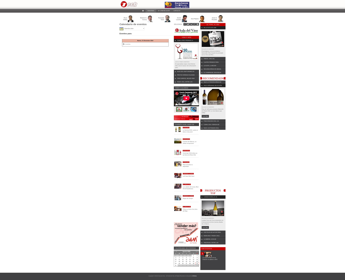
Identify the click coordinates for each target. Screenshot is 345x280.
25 (179, 263)
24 (175, 263)
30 (197, 263)
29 (193, 263)
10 (175, 259)
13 (186, 259)
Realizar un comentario (208, 49)
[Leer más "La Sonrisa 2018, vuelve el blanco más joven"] (177, 129)
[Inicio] (143, 11)
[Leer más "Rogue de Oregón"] (177, 197)
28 (190, 263)
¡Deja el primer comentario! (182, 61)
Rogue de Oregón (188, 198)
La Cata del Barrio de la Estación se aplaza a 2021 (210, 258)
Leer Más (205, 116)
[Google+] (194, 24)
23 (197, 261)
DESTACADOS (186, 139)
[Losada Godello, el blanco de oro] (213, 208)
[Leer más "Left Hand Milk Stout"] (177, 175)
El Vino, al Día (186, 184)
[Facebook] (184, 24)
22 (193, 261)
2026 (188, 251)
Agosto (185, 251)
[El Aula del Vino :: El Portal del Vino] (128, 4)
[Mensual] (121, 29)
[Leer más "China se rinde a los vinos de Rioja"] (177, 208)
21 (190, 261)
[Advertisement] (213, 159)
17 (175, 261)
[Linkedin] (191, 24)
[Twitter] (188, 24)
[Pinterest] (197, 24)
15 (193, 259)
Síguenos (178, 24)
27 (186, 263)
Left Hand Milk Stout (188, 176)
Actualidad (186, 127)
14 (190, 259)
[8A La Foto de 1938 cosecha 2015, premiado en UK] (213, 39)
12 (182, 259)
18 (179, 261)
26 (182, 263)
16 (197, 259)
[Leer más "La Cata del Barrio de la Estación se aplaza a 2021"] (208, 254)
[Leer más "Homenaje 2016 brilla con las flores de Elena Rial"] (177, 152)
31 (175, 265)
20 (186, 261)
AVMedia (194, 276)
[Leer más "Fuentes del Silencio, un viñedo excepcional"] (177, 140)
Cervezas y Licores (188, 173)
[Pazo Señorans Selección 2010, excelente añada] (213, 97)
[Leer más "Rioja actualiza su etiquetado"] (177, 164)
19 (182, 261)
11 (179, 259)
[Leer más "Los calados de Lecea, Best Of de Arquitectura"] (177, 186)
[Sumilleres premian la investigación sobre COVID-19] (186, 52)
